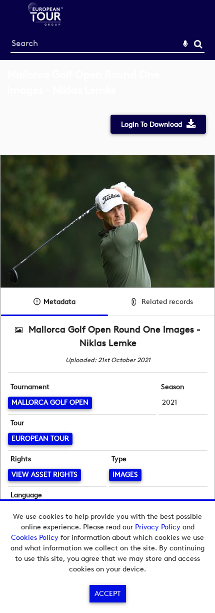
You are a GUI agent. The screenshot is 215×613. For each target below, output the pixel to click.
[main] (107, 304)
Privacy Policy (157, 527)
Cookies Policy (34, 537)
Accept (107, 593)
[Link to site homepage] (45, 23)
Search (198, 44)
